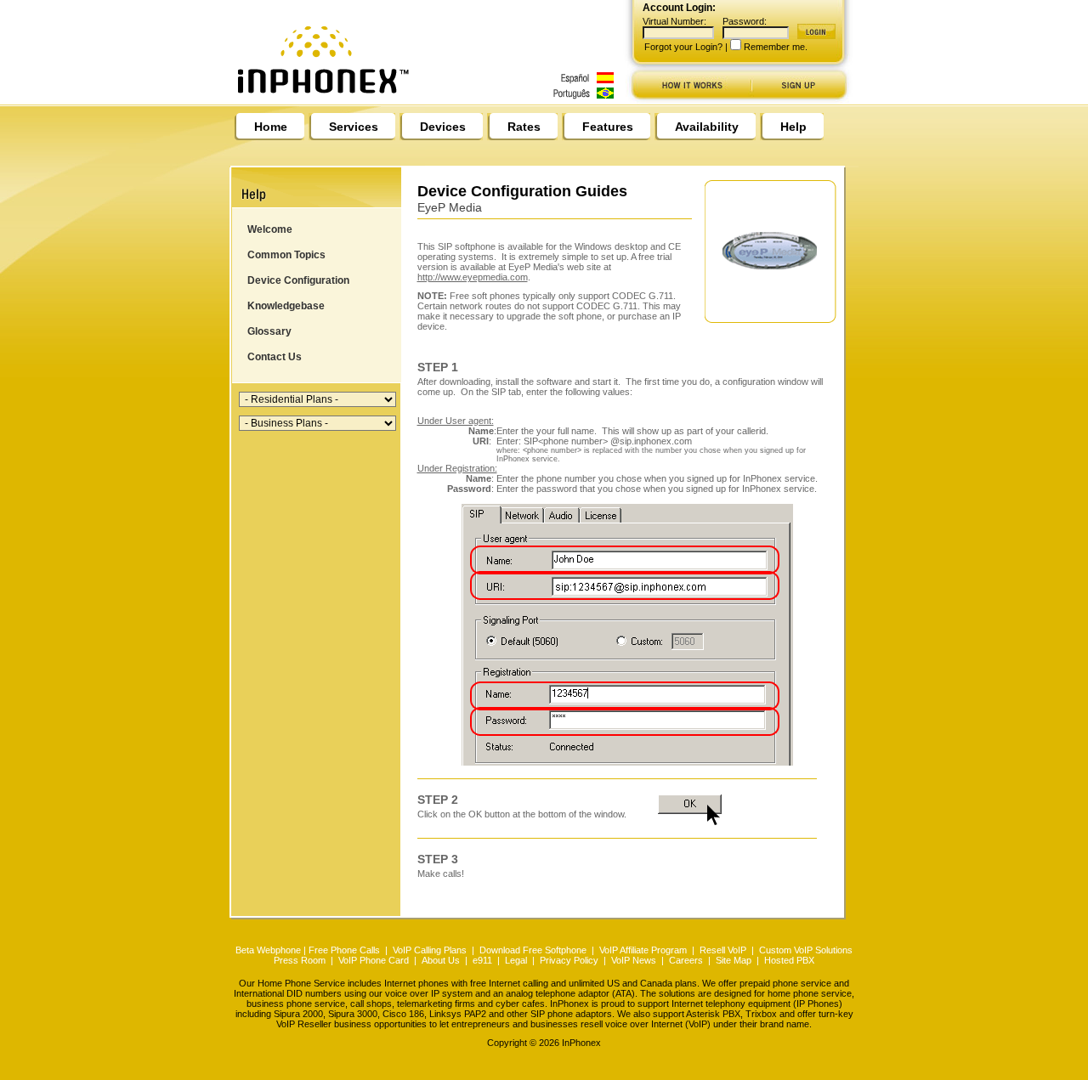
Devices (443, 126)
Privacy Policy (569, 960)
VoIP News (633, 960)
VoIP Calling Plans (430, 950)
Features (607, 126)
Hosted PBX (789, 960)
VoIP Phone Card (373, 960)
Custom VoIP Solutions (806, 950)
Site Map (733, 960)
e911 (482, 960)
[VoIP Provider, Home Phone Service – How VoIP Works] (690, 100)
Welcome (269, 229)
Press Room (300, 960)
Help (793, 126)
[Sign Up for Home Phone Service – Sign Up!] (803, 100)
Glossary (269, 331)
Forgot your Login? (683, 47)
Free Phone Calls (344, 950)
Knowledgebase (286, 306)
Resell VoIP (723, 950)
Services (353, 126)
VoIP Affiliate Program (643, 950)
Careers (686, 960)
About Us (441, 960)
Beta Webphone (268, 950)
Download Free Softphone (532, 950)
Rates (524, 126)
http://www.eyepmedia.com (472, 277)
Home (270, 126)
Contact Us (274, 357)
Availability (707, 126)
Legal (516, 960)
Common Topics (286, 255)
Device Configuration (298, 280)
